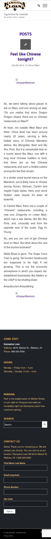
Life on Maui (33, 65)
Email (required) (12, 474)
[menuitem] (37, 5)
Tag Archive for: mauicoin (16, 14)
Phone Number (11, 487)
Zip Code (8, 498)
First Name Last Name (14, 463)
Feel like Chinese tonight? (25, 57)
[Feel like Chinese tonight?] (25, 44)
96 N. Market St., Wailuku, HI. (27, 347)
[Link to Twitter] (41, 532)
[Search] (37, 5)
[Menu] (43, 5)
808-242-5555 (18, 351)
